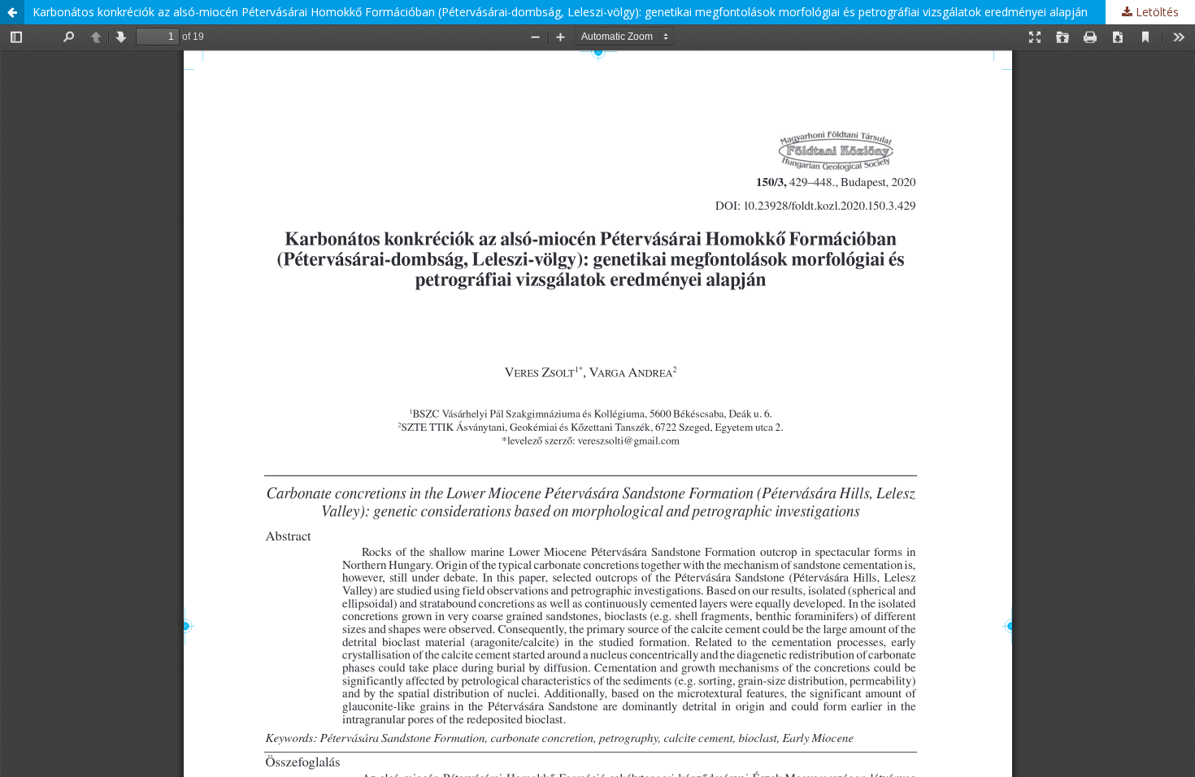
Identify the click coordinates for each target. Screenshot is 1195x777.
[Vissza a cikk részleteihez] (12, 12)
